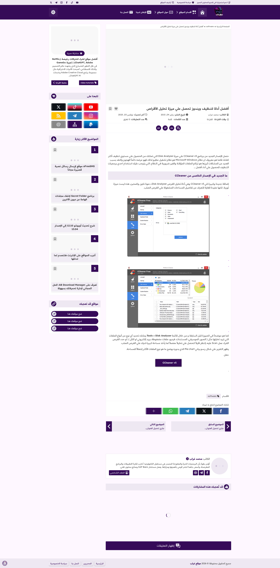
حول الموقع (162, 12)
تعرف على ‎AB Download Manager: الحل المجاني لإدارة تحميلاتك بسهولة (75, 286)
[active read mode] (178, 128)
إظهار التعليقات (165, 545)
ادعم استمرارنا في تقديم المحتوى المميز (212, 2)
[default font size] (165, 128)
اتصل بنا (124, 12)
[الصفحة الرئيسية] (202, 12)
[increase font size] (158, 128)
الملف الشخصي (117, 472)
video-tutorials (87, 83)
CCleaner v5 (170, 362)
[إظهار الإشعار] (4, 563)
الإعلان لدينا (141, 12)
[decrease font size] (171, 128)
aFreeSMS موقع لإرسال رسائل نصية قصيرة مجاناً (75, 168)
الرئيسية (100, 563)
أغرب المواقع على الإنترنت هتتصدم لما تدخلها (75, 257)
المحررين (87, 563)
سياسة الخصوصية (184, 2)
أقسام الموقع (185, 12)
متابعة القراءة (61, 83)
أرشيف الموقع (165, 2)
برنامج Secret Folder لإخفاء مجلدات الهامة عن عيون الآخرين (74, 197)
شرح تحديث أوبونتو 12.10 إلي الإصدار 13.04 (75, 227)
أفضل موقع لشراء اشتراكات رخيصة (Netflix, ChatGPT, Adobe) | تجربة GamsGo (74, 61)
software (210, 26)
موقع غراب (195, 563)
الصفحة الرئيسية (223, 26)
